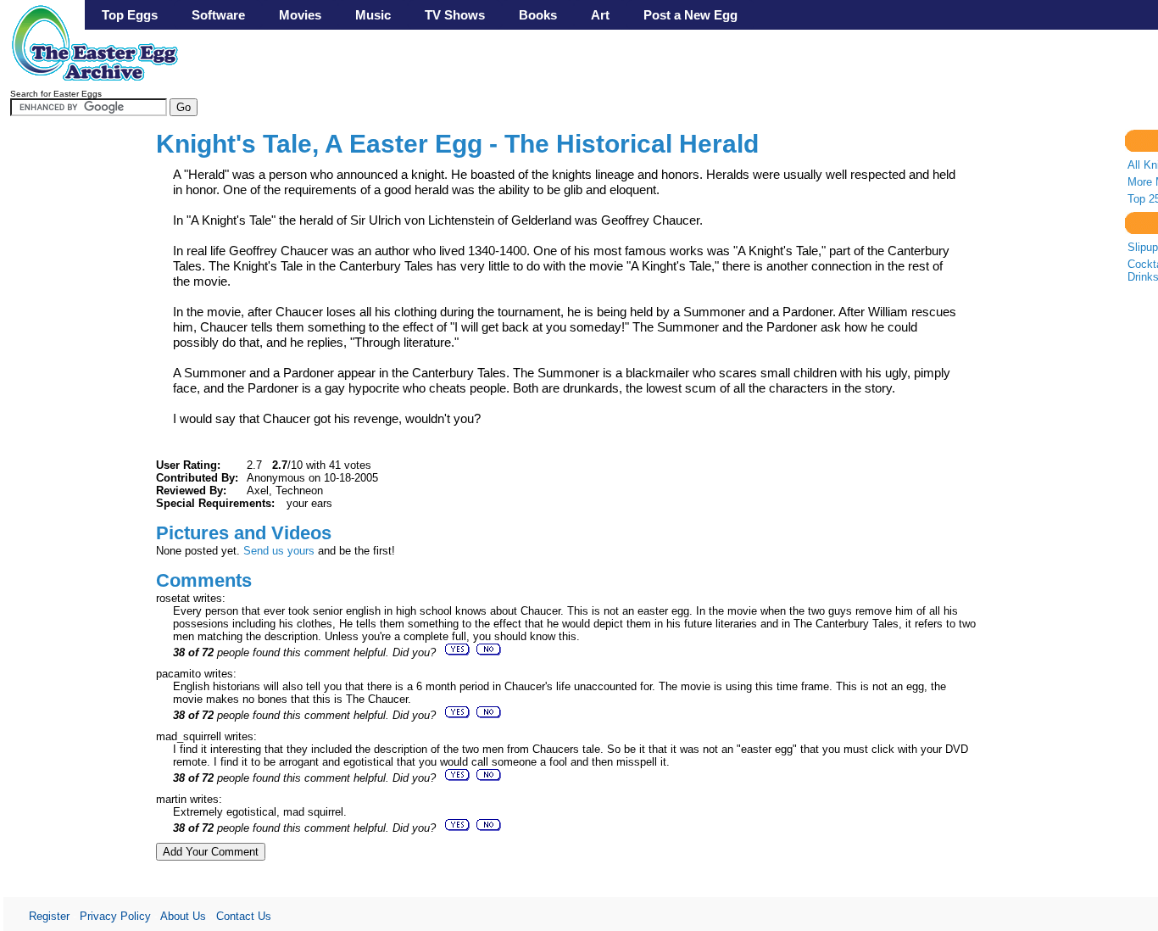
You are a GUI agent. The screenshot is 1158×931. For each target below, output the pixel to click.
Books (538, 15)
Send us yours (279, 550)
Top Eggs (130, 15)
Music (373, 15)
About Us (183, 916)
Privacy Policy (115, 916)
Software (218, 15)
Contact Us (243, 916)
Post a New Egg (690, 15)
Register (49, 916)
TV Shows (455, 15)
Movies (300, 15)
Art (600, 15)
